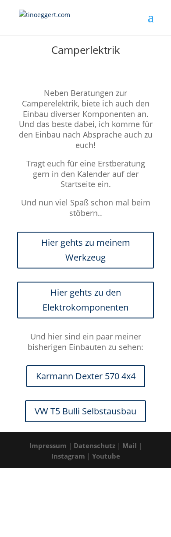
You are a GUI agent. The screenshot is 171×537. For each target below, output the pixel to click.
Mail (129, 445)
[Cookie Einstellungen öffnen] (66, 531)
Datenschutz (94, 445)
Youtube (106, 456)
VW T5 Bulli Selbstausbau (85, 411)
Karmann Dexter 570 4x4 (85, 376)
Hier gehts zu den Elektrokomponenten (85, 299)
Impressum (48, 445)
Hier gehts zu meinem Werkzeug (85, 250)
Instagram (68, 456)
